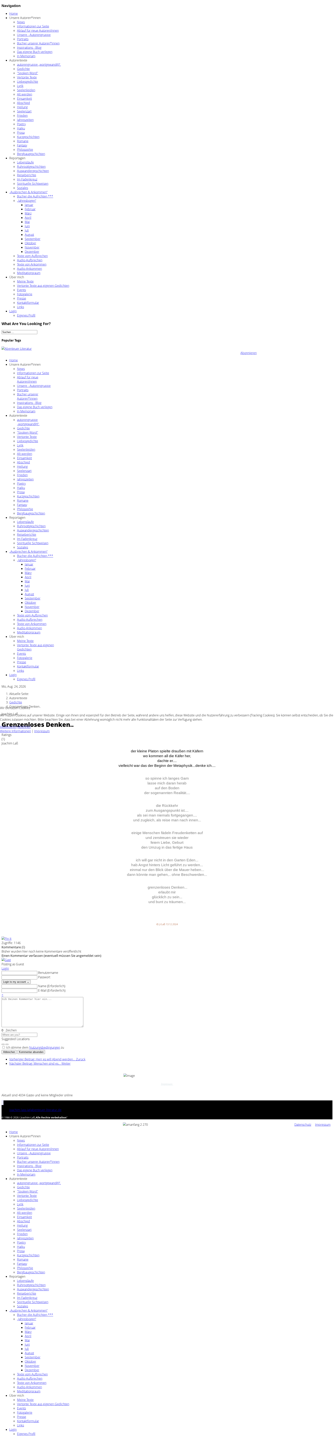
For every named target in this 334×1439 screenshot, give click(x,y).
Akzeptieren (8, 727)
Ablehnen (24, 727)
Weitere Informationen (15, 731)
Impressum (42, 731)
